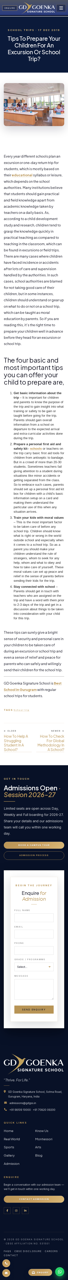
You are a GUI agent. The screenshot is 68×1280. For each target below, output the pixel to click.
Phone (19, 943)
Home (8, 1131)
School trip (21, 710)
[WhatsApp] (59, 1271)
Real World (12, 1139)
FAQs (8, 1251)
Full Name (22, 910)
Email (18, 926)
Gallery (9, 1155)
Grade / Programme (29, 959)
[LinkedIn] (25, 1210)
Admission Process (34, 855)
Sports (9, 1147)
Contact (11, 1255)
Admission (11, 1163)
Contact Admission (34, 1199)
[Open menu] (61, 8)
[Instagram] (16, 1210)
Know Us (41, 1131)
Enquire (10, 8)
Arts (38, 1147)
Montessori (43, 1139)
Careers (51, 1251)
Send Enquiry (34, 1009)
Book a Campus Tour (34, 845)
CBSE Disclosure (28, 1251)
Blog (38, 1155)
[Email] (6, 1273)
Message (21, 976)
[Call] (6, 1263)
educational (22, 175)
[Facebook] (7, 1210)
